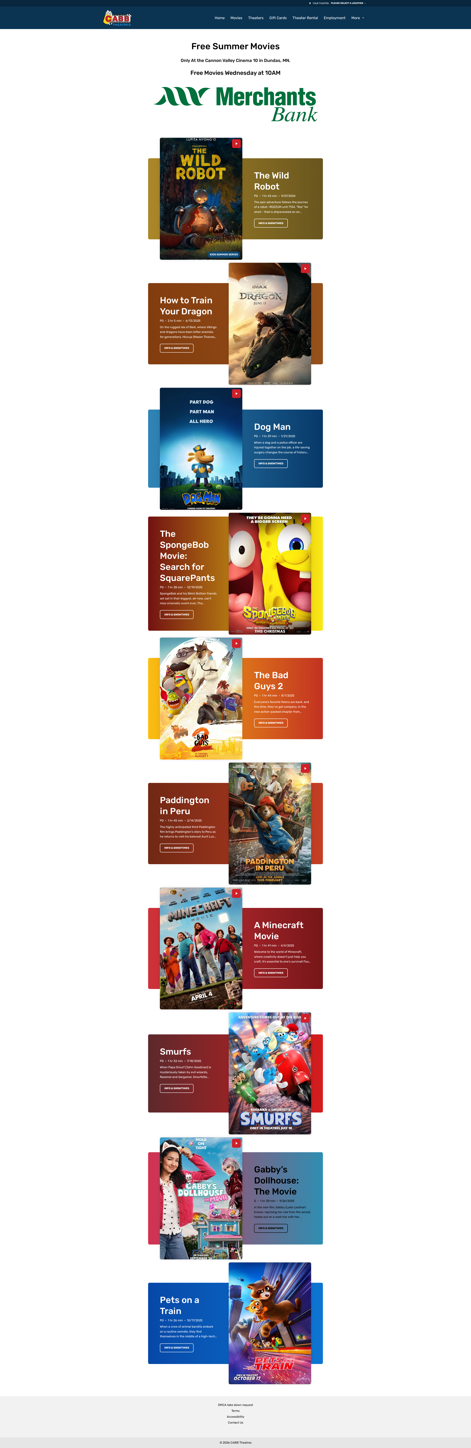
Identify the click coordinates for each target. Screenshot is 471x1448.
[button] (235, 104)
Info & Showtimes (270, 223)
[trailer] (236, 143)
